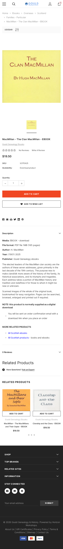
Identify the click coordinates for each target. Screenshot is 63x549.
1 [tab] (28, 435)
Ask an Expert (28, 369)
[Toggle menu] (4, 4)
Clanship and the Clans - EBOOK (47, 423)
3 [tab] (34, 435)
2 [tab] (31, 435)
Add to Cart (16, 413)
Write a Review (38, 150)
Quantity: (6, 178)
